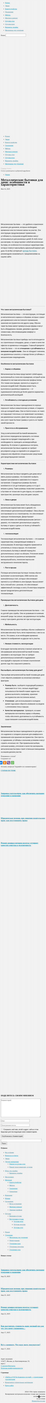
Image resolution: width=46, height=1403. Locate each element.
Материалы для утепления (14, 30)
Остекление (9, 1201)
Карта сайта (9, 1385)
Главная (3, 168)
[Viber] (8, 762)
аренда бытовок (30, 251)
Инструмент (9, 1177)
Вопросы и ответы (11, 1155)
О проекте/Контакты (8, 1366)
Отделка (8, 1214)
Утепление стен (14, 1250)
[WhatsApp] (12, 762)
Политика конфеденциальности (12, 1368)
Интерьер (8, 1180)
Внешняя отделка (15, 1216)
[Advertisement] (23, 77)
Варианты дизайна (11, 27)
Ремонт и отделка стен (17, 1164)
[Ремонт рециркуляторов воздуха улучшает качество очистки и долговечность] (12, 839)
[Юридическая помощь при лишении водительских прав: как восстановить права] (12, 814)
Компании (8, 1195)
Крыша (7, 1198)
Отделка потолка (19, 1224)
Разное (7, 3)
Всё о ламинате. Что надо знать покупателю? (20, 1345)
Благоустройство (11, 9)
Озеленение (9, 12)
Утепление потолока (16, 1246)
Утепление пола (15, 1243)
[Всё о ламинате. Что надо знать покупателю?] (6, 1340)
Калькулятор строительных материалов (19, 1382)
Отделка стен (9, 21)
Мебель (7, 15)
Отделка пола (10, 24)
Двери (7, 6)
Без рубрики (9, 1152)
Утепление (9, 1235)
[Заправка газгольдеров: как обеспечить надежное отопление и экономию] (12, 789)
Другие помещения (12, 1162)
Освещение (13, 1191)
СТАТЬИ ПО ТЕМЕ (8, 770)
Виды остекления (15, 1204)
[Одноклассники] (4, 762)
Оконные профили (15, 1210)
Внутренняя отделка (16, 1219)
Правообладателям (38, 1401)
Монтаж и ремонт (11, 18)
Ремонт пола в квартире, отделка (20, 1167)
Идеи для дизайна (11, 1171)
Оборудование (14, 1240)
